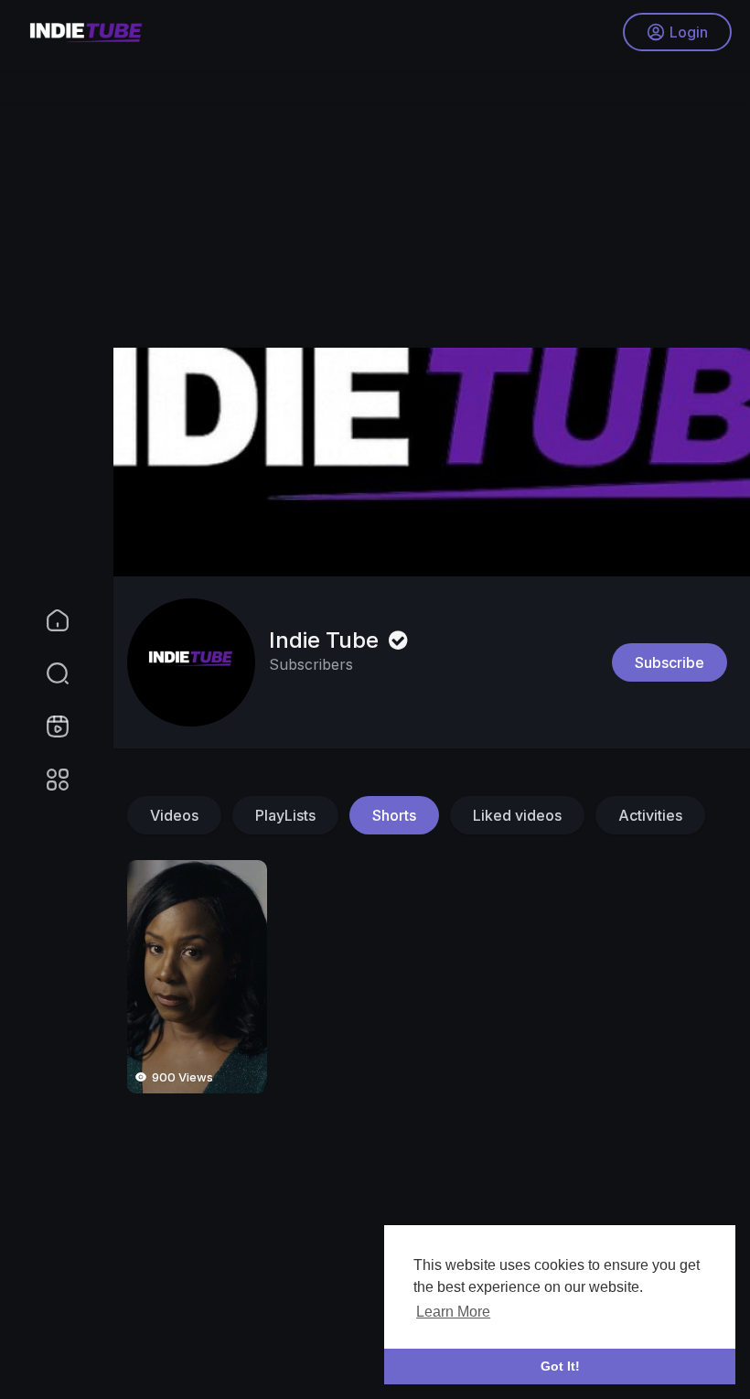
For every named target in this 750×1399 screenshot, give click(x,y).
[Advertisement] (420, 192)
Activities (650, 815)
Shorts (394, 815)
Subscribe (669, 662)
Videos (174, 815)
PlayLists (285, 815)
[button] (45, 673)
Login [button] (689, 32)
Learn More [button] (453, 1311)
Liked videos (517, 815)
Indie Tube (326, 640)
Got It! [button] (560, 1366)
